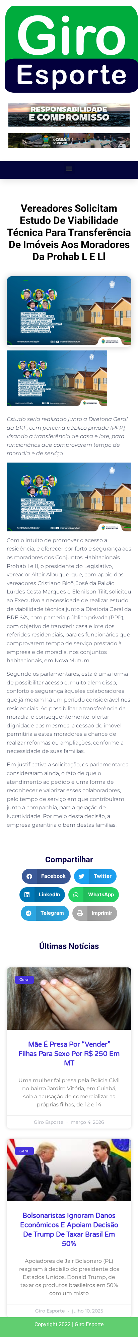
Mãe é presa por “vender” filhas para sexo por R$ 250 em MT (69, 1054)
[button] (69, 168)
